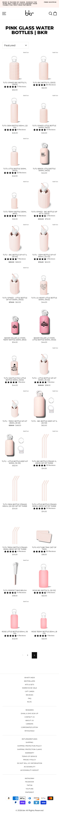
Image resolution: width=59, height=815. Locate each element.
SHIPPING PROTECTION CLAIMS (29, 749)
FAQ (29, 698)
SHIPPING (29, 742)
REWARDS (30, 710)
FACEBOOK (29, 782)
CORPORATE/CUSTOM (29, 727)
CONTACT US (29, 717)
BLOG (29, 702)
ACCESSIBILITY (29, 767)
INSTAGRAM (29, 778)
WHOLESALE (29, 731)
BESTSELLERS (29, 681)
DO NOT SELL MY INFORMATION (29, 763)
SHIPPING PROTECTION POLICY (29, 746)
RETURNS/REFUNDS (29, 739)
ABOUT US (29, 720)
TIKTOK (29, 785)
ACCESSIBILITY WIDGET (29, 770)
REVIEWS (29, 695)
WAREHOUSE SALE (29, 688)
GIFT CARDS (29, 691)
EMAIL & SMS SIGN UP (29, 713)
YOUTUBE (29, 789)
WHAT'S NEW (29, 678)
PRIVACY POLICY (29, 760)
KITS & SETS (29, 685)
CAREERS (29, 724)
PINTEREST (29, 792)
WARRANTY (29, 753)
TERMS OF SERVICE (29, 756)
